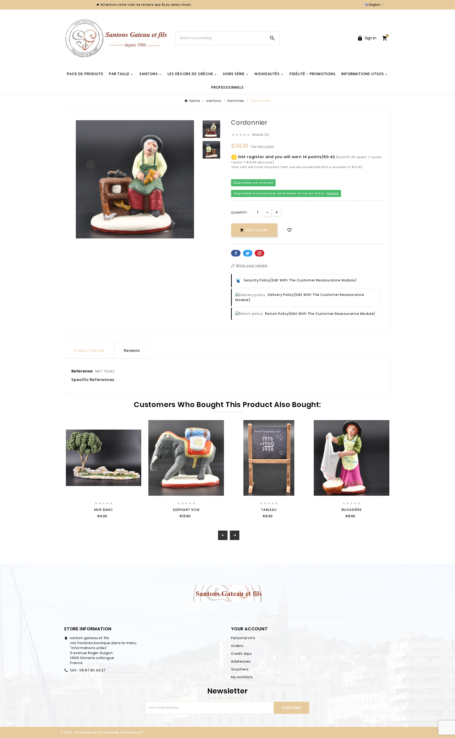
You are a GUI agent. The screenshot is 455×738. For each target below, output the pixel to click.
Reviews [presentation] (132, 350)
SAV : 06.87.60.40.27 (88, 670)
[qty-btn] (277, 212)
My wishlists (242, 677)
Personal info (243, 638)
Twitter (247, 253)
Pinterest (259, 253)
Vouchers (239, 669)
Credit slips (241, 653)
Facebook (236, 253)
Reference (82, 371)
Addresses (241, 661)
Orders (237, 645)
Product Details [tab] (89, 350)
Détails (333, 193)
